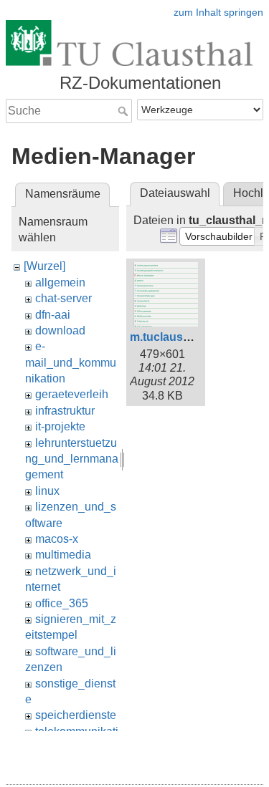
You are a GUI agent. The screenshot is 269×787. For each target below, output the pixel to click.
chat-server (63, 298)
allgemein (60, 282)
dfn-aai (52, 315)
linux (47, 491)
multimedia (63, 555)
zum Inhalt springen (218, 12)
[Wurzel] (44, 266)
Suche (124, 111)
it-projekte (60, 426)
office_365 (61, 603)
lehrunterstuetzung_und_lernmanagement (71, 459)
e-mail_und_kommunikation (70, 362)
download (60, 330)
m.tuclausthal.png (178, 337)
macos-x (56, 539)
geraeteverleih (71, 394)
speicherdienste (75, 715)
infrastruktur (65, 411)
